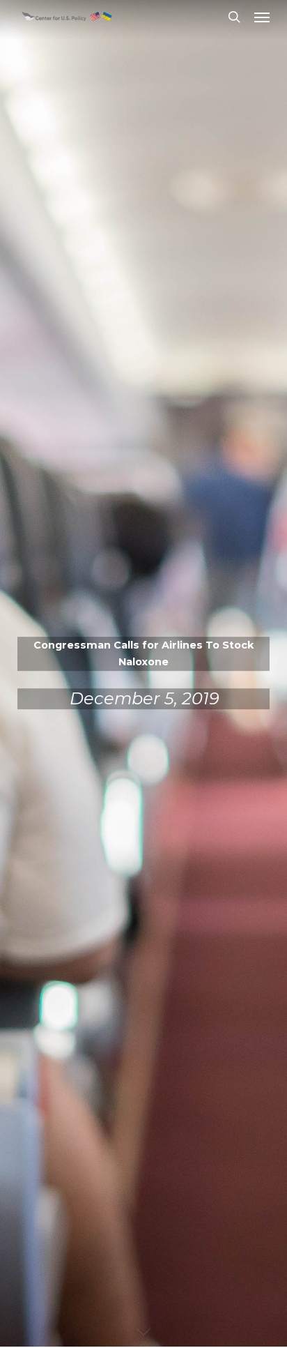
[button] (262, 17)
